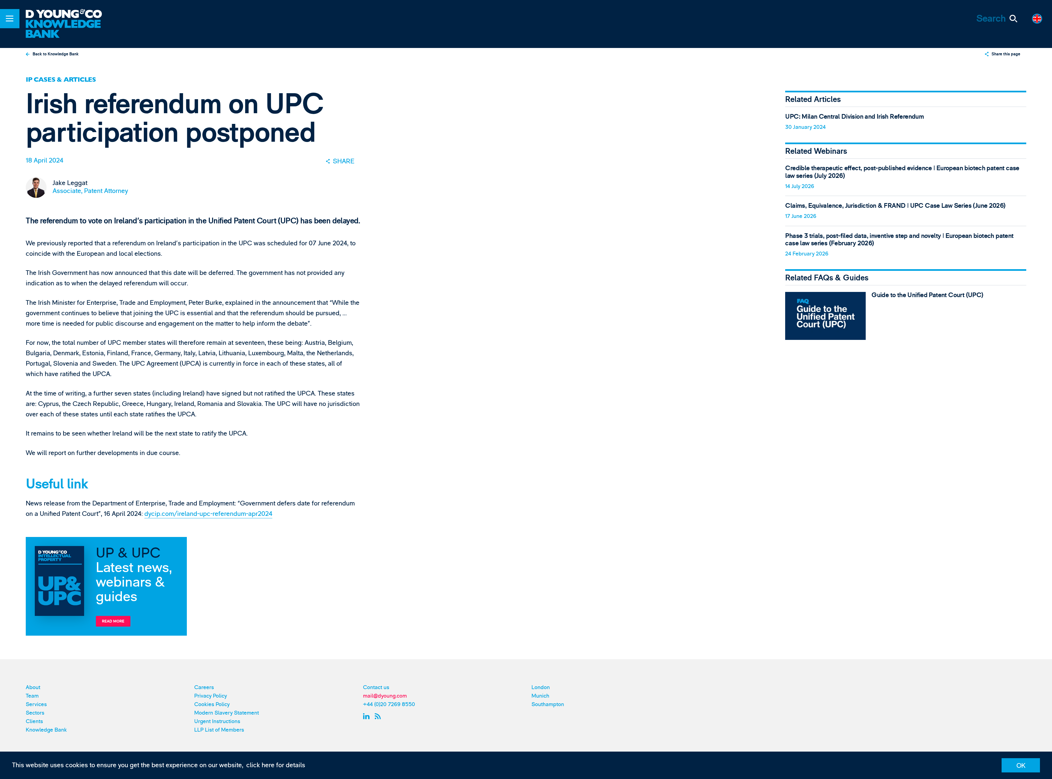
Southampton (547, 704)
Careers (204, 687)
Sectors (35, 712)
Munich (540, 695)
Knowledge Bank (46, 729)
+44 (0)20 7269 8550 (389, 704)
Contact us (376, 687)
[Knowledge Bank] (69, 29)
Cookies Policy (212, 704)
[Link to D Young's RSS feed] (379, 716)
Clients (34, 721)
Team (32, 695)
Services (36, 704)
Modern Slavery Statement (226, 712)
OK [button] (1020, 765)
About (33, 687)
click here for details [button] (275, 765)
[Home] (69, 14)
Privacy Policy (210, 695)
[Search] (1013, 19)
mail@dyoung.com (385, 695)
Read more (113, 621)
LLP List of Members (219, 729)
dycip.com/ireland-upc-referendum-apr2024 (208, 514)
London (540, 687)
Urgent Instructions (217, 721)
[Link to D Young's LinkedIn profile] (367, 716)
